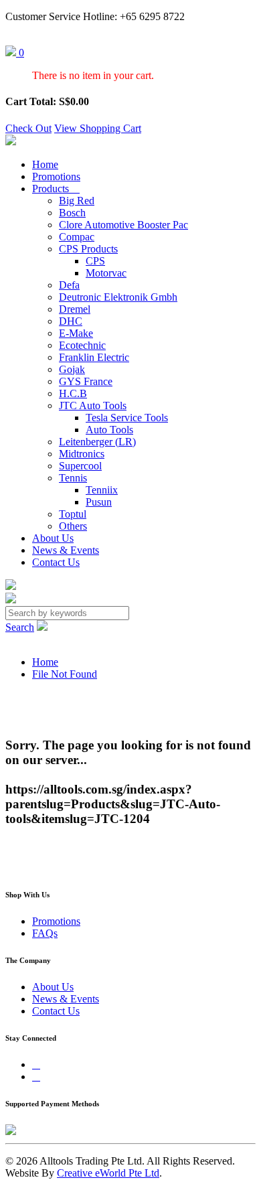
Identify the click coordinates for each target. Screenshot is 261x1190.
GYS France (85, 381)
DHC (70, 321)
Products (56, 188)
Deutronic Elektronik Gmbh (118, 297)
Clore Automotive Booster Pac (123, 224)
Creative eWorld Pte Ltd (108, 1173)
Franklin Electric (94, 357)
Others (73, 526)
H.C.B (73, 393)
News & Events (65, 550)
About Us (53, 538)
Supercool (80, 465)
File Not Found (64, 674)
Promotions (56, 176)
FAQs (45, 933)
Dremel (74, 309)
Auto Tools (109, 429)
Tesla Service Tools (127, 417)
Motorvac (106, 273)
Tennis (73, 478)
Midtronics (81, 453)
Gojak (72, 369)
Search (19, 627)
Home (45, 164)
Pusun (99, 502)
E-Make (76, 333)
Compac (76, 236)
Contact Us (56, 562)
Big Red (76, 200)
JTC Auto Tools (92, 405)
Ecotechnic (82, 345)
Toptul (72, 514)
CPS (95, 261)
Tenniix (102, 490)
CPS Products (88, 248)
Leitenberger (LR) (97, 441)
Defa (69, 285)
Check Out (28, 128)
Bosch (72, 212)
